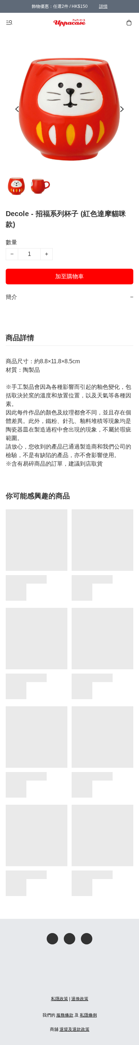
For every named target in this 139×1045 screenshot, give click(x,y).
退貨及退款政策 (74, 1029)
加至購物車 (69, 276)
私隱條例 (88, 1015)
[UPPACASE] (70, 22)
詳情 (103, 6)
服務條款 (64, 1015)
